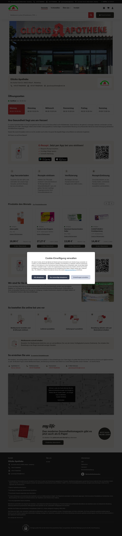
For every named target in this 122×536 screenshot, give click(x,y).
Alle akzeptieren (39, 277)
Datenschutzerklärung (70, 270)
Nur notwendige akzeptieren (58, 277)
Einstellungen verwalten (80, 277)
